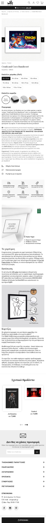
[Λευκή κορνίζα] (24, 100)
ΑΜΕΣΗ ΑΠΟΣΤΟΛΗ (23, 185)
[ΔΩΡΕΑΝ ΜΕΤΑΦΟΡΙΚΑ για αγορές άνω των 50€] (8, 183)
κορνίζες (31, 332)
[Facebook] (4, 508)
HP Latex (15, 272)
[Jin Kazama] (12, 398)
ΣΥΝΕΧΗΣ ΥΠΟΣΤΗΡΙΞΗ (23, 194)
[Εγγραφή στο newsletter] (37, 452)
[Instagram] (10, 508)
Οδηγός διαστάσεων (13, 166)
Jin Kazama (12, 414)
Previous (3, 39)
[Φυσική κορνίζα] (32, 100)
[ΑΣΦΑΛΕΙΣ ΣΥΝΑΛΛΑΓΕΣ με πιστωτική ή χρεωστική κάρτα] (8, 192)
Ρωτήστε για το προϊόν (14, 174)
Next (42, 39)
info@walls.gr (13, 500)
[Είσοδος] (33, 2)
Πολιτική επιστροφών (13, 170)
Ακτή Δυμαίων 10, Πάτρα (12, 497)
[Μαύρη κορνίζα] (15, 100)
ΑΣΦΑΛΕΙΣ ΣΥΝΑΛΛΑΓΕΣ (9, 194)
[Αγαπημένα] (38, 2)
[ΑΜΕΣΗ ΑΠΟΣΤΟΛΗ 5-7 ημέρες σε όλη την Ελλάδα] (23, 183)
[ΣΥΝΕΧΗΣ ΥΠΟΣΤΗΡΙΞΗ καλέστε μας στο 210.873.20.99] (23, 192)
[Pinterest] (16, 508)
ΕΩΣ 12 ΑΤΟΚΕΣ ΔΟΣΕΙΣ (37, 185)
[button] (2, 3)
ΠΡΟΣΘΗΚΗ (23, 520)
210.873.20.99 (23, 197)
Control (34, 411)
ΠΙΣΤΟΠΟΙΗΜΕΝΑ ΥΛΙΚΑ (37, 194)
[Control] (33, 392)
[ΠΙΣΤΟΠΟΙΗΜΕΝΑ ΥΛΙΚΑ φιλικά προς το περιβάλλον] (37, 192)
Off (28, 8)
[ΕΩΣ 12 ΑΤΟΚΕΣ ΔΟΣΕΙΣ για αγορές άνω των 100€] (37, 183)
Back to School (23, 8)
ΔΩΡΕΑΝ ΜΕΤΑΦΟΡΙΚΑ (9, 185)
